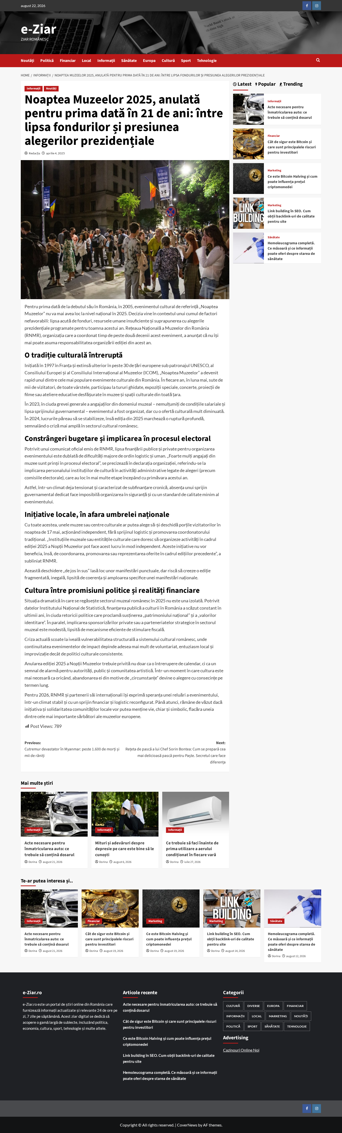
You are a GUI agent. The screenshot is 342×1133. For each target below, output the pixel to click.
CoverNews (187, 1124)
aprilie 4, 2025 (55, 153)
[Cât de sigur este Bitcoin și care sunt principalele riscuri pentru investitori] (248, 143)
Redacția (34, 153)
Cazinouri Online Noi (241, 1050)
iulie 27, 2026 (192, 862)
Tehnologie (207, 60)
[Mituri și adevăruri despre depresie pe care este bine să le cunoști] (124, 814)
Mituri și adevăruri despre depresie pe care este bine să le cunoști (124, 849)
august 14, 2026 (235, 951)
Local (86, 60)
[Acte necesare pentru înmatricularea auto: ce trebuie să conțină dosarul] (54, 814)
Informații (106, 60)
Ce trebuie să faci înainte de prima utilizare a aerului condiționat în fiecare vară (192, 849)
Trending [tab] (292, 84)
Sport (186, 60)
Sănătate (129, 60)
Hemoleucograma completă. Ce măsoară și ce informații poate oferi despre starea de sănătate (291, 251)
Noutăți (27, 60)
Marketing (274, 171)
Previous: (72, 749)
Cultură (168, 60)
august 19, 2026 (113, 951)
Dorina (33, 862)
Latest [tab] (244, 84)
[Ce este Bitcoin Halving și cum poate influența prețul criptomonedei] (248, 178)
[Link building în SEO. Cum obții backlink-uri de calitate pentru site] (248, 212)
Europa (149, 60)
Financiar (68, 60)
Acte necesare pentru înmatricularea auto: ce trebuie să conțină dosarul (49, 849)
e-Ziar (38, 29)
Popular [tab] (266, 84)
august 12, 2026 (296, 956)
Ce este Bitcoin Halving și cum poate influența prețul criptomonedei (292, 182)
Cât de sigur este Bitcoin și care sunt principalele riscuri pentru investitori (292, 147)
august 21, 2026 (52, 862)
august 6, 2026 (122, 862)
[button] (318, 60)
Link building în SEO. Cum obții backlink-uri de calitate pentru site (291, 216)
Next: (175, 752)
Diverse (253, 1006)
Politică (47, 60)
